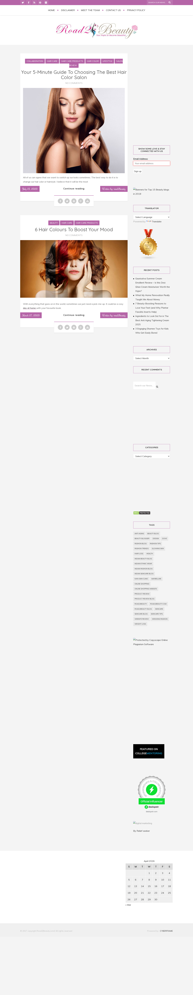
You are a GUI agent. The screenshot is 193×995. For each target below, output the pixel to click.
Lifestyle (107, 61)
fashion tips (155, 544)
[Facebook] (28, 2)
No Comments (74, 83)
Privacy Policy (136, 10)
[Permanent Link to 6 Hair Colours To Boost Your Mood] (74, 296)
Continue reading (73, 188)
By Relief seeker (141, 830)
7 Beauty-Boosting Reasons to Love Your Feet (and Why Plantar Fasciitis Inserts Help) (151, 307)
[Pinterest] (40, 2)
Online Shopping (142, 584)
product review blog (144, 599)
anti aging (139, 534)
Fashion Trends (141, 549)
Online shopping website (146, 589)
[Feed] (34, 2)
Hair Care (52, 61)
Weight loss (140, 624)
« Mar (128, 904)
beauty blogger (142, 538)
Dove (164, 538)
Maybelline (156, 579)
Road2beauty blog (143, 609)
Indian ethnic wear (143, 564)
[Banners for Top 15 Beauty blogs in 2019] (151, 193)
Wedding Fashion (159, 619)
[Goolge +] (45, 2)
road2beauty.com (158, 604)
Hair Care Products (72, 61)
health (150, 554)
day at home (29, 308)
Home (51, 10)
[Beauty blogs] (148, 258)
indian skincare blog (144, 574)
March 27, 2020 (31, 315)
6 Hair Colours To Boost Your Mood (74, 229)
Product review (142, 594)
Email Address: (140, 158)
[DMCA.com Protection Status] (141, 513)
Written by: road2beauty (113, 189)
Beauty (54, 223)
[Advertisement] (155, 96)
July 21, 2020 (29, 189)
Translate (156, 221)
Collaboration (35, 61)
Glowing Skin (158, 549)
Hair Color (93, 61)
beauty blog (153, 534)
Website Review (142, 619)
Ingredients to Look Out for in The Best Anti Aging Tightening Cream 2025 (152, 320)
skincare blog (141, 614)
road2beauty (141, 604)
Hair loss (139, 554)
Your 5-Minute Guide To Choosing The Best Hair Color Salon (74, 74)
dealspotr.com (151, 811)
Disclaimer (68, 10)
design (156, 538)
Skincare (159, 609)
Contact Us (113, 10)
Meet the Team (90, 10)
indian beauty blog (143, 559)
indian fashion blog (143, 569)
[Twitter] (22, 2)
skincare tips (157, 614)
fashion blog (141, 544)
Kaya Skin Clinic (141, 579)
